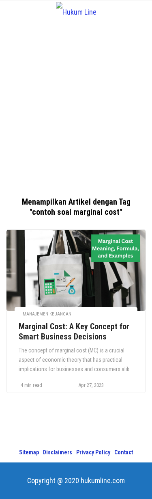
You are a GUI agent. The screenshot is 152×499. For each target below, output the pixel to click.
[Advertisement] (76, 104)
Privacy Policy (93, 452)
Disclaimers (57, 452)
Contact (123, 452)
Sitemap (29, 452)
